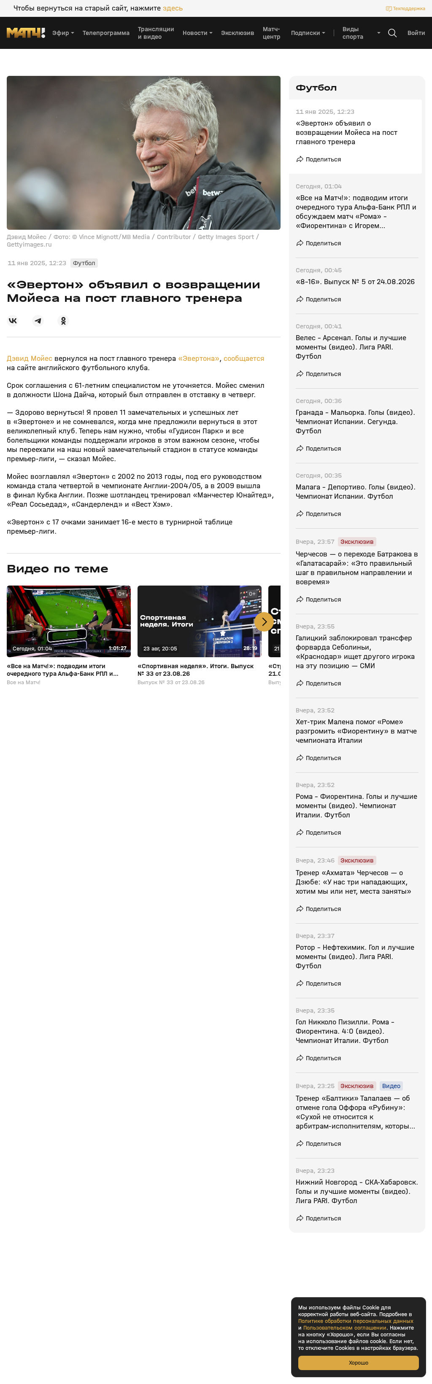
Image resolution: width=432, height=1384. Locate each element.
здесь (173, 8)
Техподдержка (409, 8)
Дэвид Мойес (29, 358)
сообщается (244, 358)
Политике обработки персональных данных (355, 1321)
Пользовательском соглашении (344, 1328)
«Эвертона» (198, 358)
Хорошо (358, 1362)
